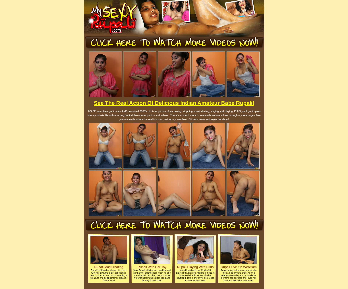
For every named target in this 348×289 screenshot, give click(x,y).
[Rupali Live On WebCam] (238, 262)
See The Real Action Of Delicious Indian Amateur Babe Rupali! (174, 103)
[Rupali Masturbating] (108, 262)
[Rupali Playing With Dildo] (195, 262)
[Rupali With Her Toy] (152, 262)
